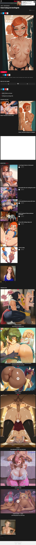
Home (16, 543)
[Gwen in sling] (9, 255)
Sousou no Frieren (28, 363)
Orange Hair (22, 77)
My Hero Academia (18, 324)
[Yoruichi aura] (18, 378)
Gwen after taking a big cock (25, 222)
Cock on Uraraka (18, 487)
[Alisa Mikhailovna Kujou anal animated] (18, 420)
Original (18, 447)
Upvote (8, 84)
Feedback (19, 543)
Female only (6, 77)
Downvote (27, 84)
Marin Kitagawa (8, 363)
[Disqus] (18, 148)
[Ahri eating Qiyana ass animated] (18, 501)
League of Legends (16, 513)
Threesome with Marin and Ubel (18, 364)
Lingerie (11, 77)
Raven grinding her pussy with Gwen (26, 201)
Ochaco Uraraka (22, 486)
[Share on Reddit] (1, 13)
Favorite (3, 72)
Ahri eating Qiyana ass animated (18, 515)
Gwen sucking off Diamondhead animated (25, 214)
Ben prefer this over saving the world (26, 187)
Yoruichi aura (18, 393)
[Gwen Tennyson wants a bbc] (9, 107)
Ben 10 (7, 163)
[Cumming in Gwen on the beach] (9, 176)
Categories (16, 3)
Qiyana (22, 513)
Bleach (16, 391)
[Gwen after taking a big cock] (9, 234)
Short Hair (27, 77)
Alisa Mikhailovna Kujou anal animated (18, 449)
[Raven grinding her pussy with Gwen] (9, 205)
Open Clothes (16, 77)
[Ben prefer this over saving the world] (9, 193)
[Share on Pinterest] (5, 13)
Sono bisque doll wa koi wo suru (17, 363)
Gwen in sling (21, 247)
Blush (2, 77)
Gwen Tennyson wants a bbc (7, 115)
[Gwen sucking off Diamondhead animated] (9, 216)
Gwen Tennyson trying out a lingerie (26, 132)
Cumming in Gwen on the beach (25, 165)
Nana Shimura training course (18, 326)
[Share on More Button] (7, 13)
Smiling (31, 77)
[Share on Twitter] (3, 13)
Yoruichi (19, 391)
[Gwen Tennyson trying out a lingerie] (27, 116)
